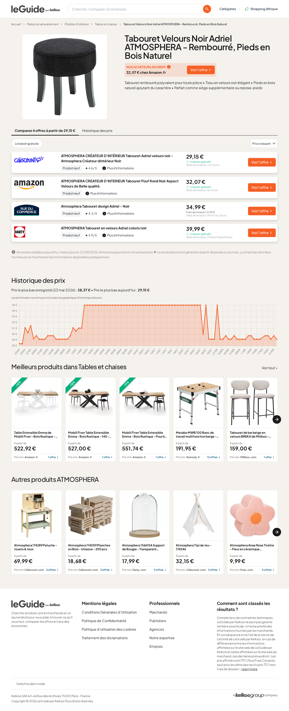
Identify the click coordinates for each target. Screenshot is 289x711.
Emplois (156, 646)
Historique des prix (97, 130)
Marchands (158, 612)
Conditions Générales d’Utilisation (109, 612)
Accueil (16, 24)
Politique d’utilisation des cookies (109, 629)
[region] (144, 419)
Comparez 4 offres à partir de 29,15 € (45, 130)
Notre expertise (162, 638)
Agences (156, 629)
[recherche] (207, 9)
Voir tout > (270, 368)
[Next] (277, 419)
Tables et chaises (106, 24)
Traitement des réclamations (105, 638)
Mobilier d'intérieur (77, 24)
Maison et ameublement (42, 24)
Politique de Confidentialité (104, 620)
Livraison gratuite (27, 143)
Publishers (157, 620)
